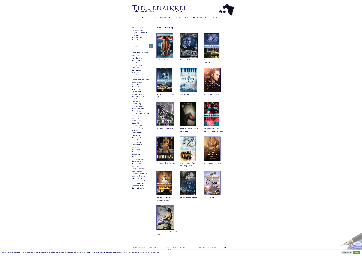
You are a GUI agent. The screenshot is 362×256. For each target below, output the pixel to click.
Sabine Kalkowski (138, 109)
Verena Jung (136, 104)
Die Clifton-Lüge (209, 197)
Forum (215, 18)
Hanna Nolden (137, 142)
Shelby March (137, 133)
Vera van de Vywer (138, 176)
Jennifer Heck (137, 94)
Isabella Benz (137, 63)
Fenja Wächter (137, 178)
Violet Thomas (137, 171)
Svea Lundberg (137, 128)
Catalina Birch (137, 65)
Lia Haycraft (136, 92)
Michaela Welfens (138, 183)
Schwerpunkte (137, 37)
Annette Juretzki (138, 106)
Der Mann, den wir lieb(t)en (188, 197)
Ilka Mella (135, 140)
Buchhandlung (183, 18)
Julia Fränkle (136, 89)
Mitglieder (165, 18)
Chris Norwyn (137, 145)
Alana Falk (136, 87)
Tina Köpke (136, 118)
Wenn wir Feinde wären (187, 94)
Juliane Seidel (137, 164)
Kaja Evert (135, 84)
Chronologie (136, 40)
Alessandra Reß (137, 152)
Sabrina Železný (137, 186)
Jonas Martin (137, 137)
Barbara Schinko (138, 159)
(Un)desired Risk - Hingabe (164, 60)
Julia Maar (136, 130)
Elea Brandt (136, 68)
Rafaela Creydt (137, 75)
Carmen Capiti (137, 70)
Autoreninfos (199, 18)
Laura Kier (135, 116)
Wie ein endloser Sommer (212, 94)
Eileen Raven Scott (139, 161)
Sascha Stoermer (138, 169)
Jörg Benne (136, 60)
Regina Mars (136, 135)
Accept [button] (356, 252)
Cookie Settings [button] (346, 252)
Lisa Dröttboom (137, 82)
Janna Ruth (136, 157)
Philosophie (136, 35)
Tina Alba (135, 56)
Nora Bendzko (137, 58)
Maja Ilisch (136, 99)
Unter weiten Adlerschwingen (213, 163)
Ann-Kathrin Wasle (139, 181)
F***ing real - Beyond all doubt (165, 163)
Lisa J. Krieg (136, 123)
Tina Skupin (136, 166)
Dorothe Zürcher (138, 188)
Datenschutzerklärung (103, 253)
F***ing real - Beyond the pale (189, 60)
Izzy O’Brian (136, 147)
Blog (155, 18)
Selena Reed (136, 150)
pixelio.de (169, 249)
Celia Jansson (137, 101)
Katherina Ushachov (139, 174)
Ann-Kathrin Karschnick (140, 113)
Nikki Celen (136, 72)
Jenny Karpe (136, 111)
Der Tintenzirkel (137, 30)
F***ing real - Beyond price (164, 129)
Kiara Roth (136, 154)
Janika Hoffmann (138, 96)
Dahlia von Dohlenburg (140, 80)
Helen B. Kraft (137, 121)
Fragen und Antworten (140, 33)
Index (144, 18)
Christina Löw (137, 125)
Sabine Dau (136, 77)
